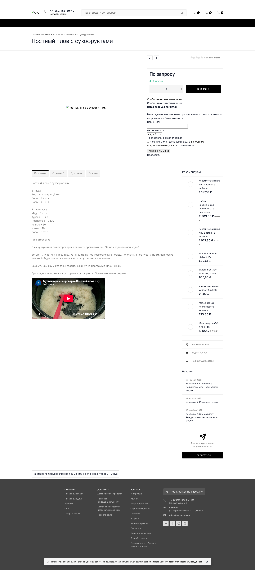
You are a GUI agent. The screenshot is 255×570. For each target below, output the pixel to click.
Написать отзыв (212, 58)
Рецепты (134, 499)
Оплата (93, 173)
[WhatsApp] (185, 523)
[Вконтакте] (166, 523)
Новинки (68, 503)
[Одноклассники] (172, 523)
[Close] (207, 561)
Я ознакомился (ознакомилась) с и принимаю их (176, 143)
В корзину (203, 88)
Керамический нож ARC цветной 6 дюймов (209, 233)
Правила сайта (105, 515)
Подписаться (203, 455)
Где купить (135, 528)
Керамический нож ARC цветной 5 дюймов (209, 184)
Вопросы (134, 518)
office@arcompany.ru (179, 515)
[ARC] (35, 13)
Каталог (43, 22)
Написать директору (140, 533)
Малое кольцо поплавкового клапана (206, 306)
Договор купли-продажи (110, 494)
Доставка (76, 173)
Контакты (135, 513)
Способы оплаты (138, 538)
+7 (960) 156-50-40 (62, 10)
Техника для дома (73, 499)
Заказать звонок (58, 14)
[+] (181, 89)
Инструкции (136, 494)
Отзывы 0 (58, 173)
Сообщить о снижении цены (164, 99)
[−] (151, 89)
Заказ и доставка (139, 503)
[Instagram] (178, 523)
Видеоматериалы (139, 523)
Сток (66, 508)
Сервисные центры (139, 508)
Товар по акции (72, 513)
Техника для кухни (73, 494)
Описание (40, 173)
